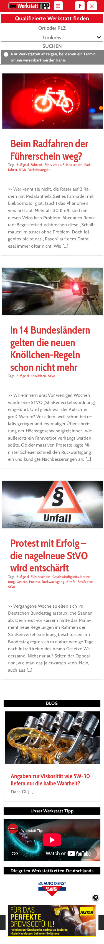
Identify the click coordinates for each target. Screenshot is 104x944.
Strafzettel (86, 582)
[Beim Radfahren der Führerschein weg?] (52, 101)
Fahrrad (36, 164)
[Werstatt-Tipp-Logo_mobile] (29, 3)
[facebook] (80, 5)
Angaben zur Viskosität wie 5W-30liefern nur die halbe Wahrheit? (50, 779)
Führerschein (72, 164)
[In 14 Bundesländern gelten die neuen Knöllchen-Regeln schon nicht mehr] (52, 292)
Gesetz (22, 582)
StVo (22, 169)
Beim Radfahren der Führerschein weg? (49, 149)
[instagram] (92, 5)
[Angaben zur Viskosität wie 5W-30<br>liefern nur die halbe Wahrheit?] (52, 737)
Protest (34, 582)
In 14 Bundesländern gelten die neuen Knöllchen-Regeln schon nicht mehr (50, 348)
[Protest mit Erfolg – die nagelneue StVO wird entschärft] (52, 505)
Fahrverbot (52, 164)
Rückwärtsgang (53, 582)
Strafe (70, 582)
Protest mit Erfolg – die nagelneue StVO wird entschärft (49, 555)
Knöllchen (38, 376)
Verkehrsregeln (39, 169)
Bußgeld (22, 164)
